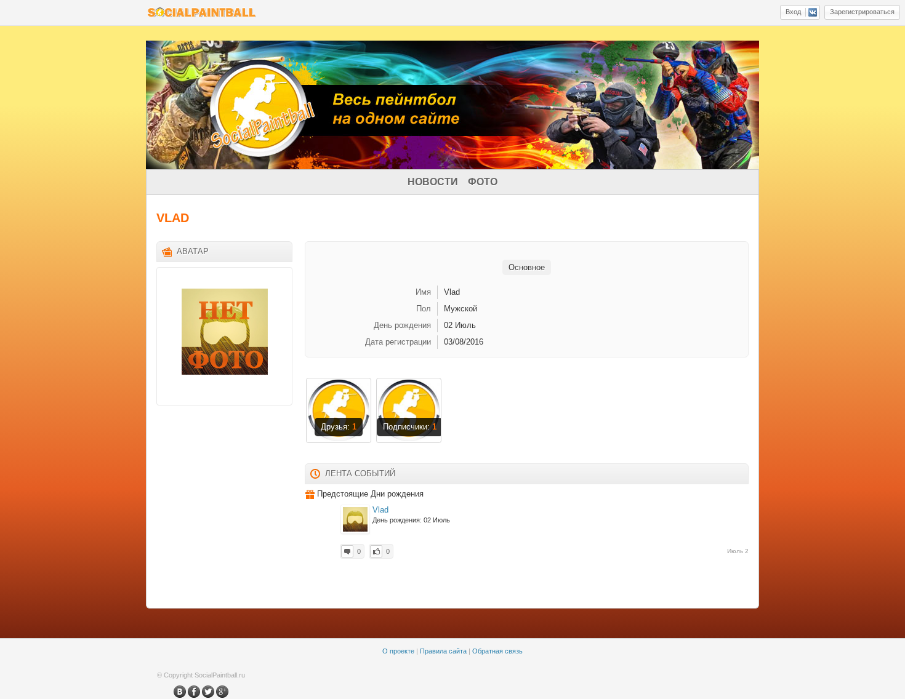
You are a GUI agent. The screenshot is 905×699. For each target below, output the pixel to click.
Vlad (380, 509)
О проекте (398, 651)
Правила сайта (443, 651)
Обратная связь (497, 651)
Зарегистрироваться (862, 11)
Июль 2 (738, 551)
